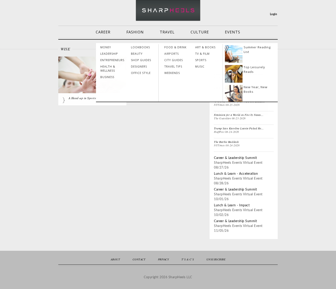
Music (200, 66)
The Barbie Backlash (226, 142)
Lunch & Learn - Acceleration (236, 173)
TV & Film (202, 54)
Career (103, 32)
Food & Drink (175, 47)
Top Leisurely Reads (254, 69)
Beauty (137, 54)
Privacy (163, 259)
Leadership (109, 54)
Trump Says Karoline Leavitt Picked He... (239, 128)
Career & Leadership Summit (235, 158)
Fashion (135, 32)
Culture (200, 32)
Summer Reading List (257, 49)
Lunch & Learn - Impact (232, 205)
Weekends (172, 73)
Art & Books (205, 47)
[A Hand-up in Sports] (92, 79)
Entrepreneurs (112, 60)
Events (232, 32)
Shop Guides (141, 60)
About (115, 259)
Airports (171, 54)
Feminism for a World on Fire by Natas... (238, 115)
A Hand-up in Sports (82, 98)
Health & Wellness (107, 69)
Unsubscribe (216, 259)
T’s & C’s (187, 259)
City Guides (173, 60)
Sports (200, 60)
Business (107, 77)
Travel (167, 32)
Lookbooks (140, 47)
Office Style (141, 73)
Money (105, 47)
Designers (139, 66)
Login (273, 14)
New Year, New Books (255, 89)
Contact (139, 259)
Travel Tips (173, 66)
